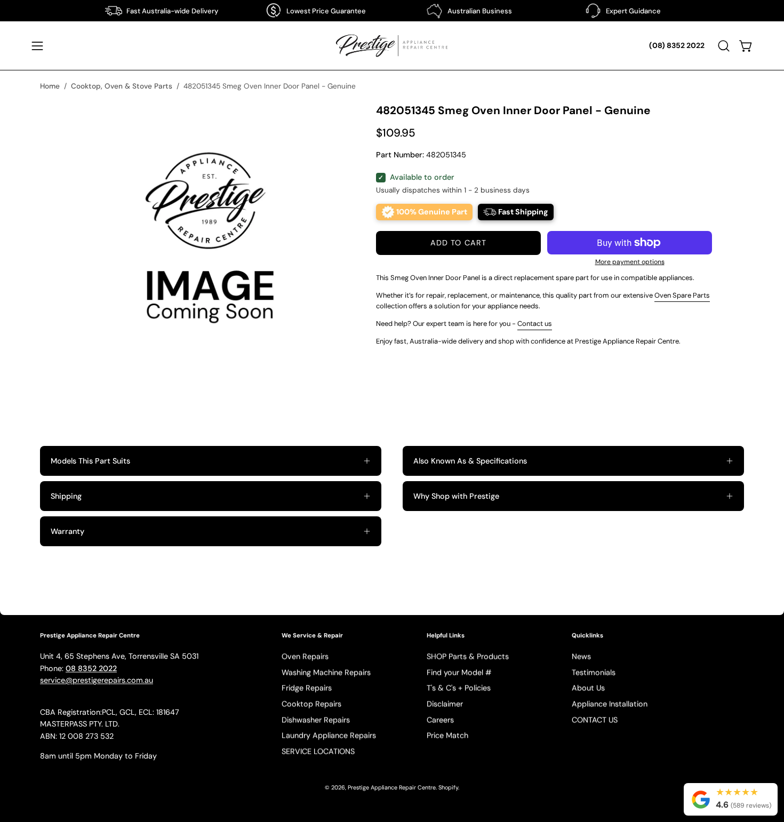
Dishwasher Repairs (316, 720)
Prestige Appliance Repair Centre (392, 788)
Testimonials (593, 672)
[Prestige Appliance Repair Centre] (392, 45)
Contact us (534, 323)
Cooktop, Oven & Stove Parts (121, 86)
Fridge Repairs (307, 688)
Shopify (448, 788)
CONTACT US (595, 720)
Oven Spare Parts (682, 295)
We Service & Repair (312, 636)
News (581, 656)
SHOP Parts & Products (468, 656)
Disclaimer (445, 704)
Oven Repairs (305, 656)
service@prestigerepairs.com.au (96, 680)
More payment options (630, 262)
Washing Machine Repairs (326, 672)
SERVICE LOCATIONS (318, 751)
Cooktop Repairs (311, 704)
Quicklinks (587, 636)
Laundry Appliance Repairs (329, 735)
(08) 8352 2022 (677, 45)
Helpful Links (446, 636)
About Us (588, 688)
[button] (724, 46)
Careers (440, 720)
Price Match (447, 735)
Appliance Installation (609, 704)
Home (50, 86)
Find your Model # (459, 672)
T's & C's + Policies (459, 688)
